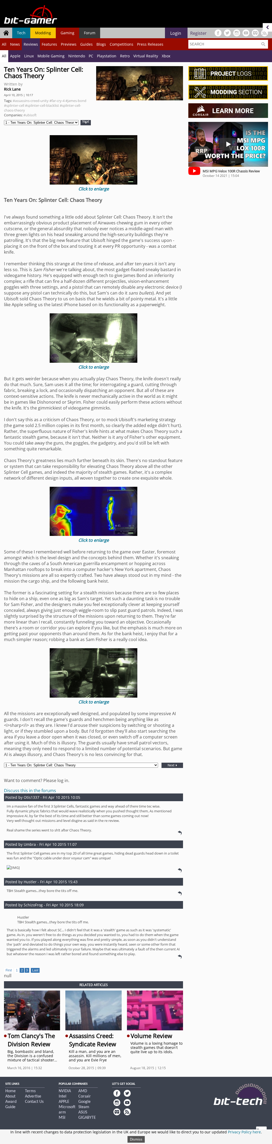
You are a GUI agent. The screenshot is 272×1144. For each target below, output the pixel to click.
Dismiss (136, 1139)
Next (85, 121)
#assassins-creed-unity (31, 100)
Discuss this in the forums (30, 790)
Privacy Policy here (244, 1131)
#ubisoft (30, 115)
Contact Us (34, 1102)
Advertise (33, 1096)
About (10, 1096)
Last (35, 970)
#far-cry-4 (57, 100)
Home (10, 1091)
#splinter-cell (14, 105)
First (9, 970)
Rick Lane (12, 89)
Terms (30, 1091)
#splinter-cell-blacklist (42, 105)
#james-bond (75, 100)
